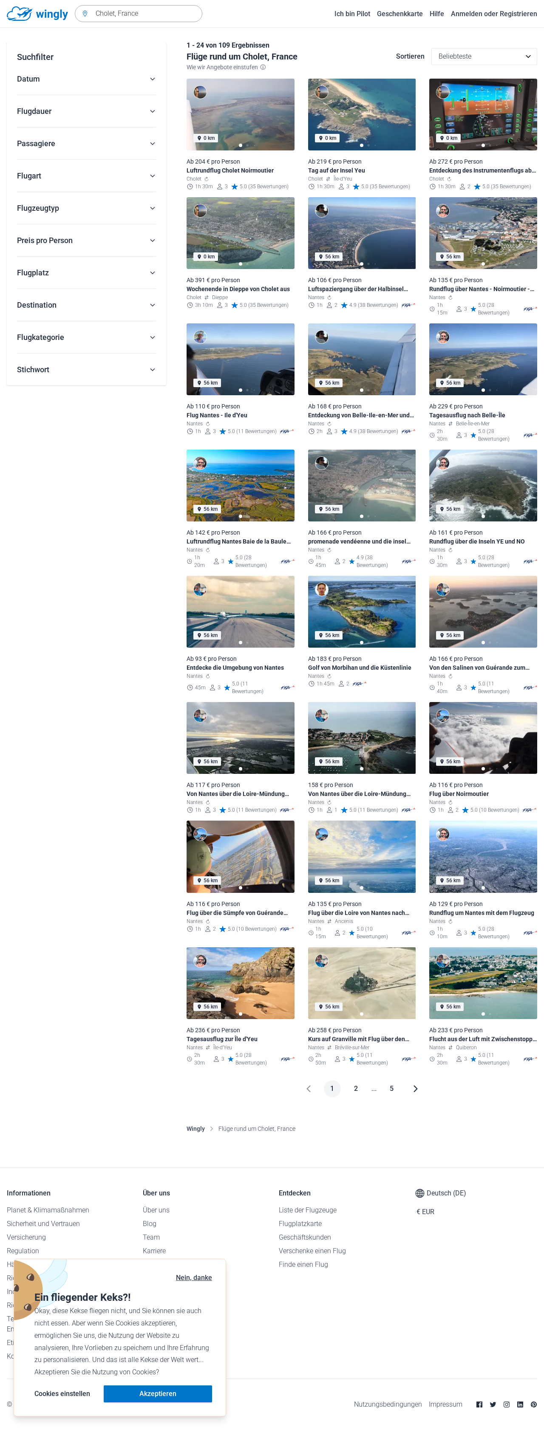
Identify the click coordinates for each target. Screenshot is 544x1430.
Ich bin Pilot (352, 14)
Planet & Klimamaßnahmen (48, 1210)
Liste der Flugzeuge (308, 1210)
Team (151, 1237)
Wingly (196, 1128)
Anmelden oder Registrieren (494, 14)
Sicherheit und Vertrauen (43, 1224)
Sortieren (410, 56)
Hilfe (437, 14)
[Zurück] (308, 1088)
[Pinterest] (533, 1404)
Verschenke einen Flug (312, 1251)
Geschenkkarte (400, 14)
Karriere (154, 1251)
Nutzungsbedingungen (388, 1404)
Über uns (156, 1210)
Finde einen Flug (303, 1264)
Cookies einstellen (62, 1394)
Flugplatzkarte (300, 1224)
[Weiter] (415, 1088)
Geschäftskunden (305, 1237)
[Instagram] (506, 1404)
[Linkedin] (520, 1404)
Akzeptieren (157, 1394)
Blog (149, 1224)
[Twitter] (493, 1404)
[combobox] (138, 13)
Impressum (445, 1404)
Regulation (23, 1251)
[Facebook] (479, 1404)
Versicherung (26, 1237)
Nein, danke (194, 1278)
